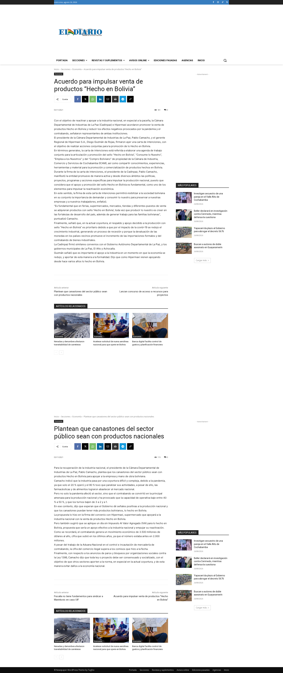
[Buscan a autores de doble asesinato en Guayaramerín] (184, 248)
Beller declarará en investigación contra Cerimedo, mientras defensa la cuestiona (210, 214)
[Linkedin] (100, 99)
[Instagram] (218, 2)
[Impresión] (115, 99)
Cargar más (201, 260)
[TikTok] (222, 2)
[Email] (107, 99)
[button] (225, 60)
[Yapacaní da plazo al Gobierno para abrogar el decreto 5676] (184, 232)
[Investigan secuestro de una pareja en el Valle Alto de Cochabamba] (184, 197)
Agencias (217, 670)
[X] (227, 2)
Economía (77, 69)
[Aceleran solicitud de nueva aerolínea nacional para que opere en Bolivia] (111, 325)
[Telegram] (123, 99)
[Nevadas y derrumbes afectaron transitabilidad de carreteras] (72, 325)
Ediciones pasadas (200, 670)
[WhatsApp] (92, 99)
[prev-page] (56, 352)
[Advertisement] (167, 32)
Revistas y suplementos (163, 670)
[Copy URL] (130, 99)
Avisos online (183, 670)
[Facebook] (213, 2)
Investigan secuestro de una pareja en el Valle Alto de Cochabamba (208, 196)
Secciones (65, 69)
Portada (133, 670)
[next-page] (61, 352)
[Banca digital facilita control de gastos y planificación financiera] (150, 325)
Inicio (56, 69)
